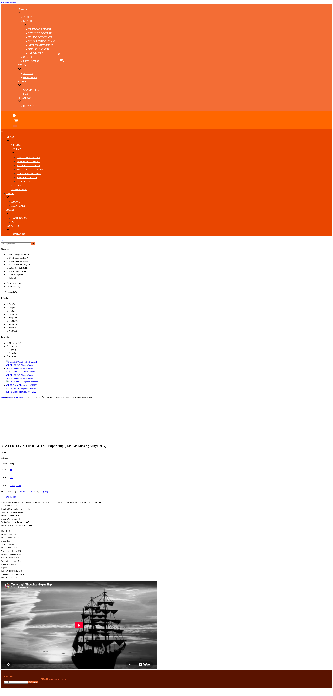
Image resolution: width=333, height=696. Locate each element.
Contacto (30, 106)
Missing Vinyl (15, 486)
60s (13, 318)
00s (13, 331)
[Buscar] (33, 243)
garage (46, 491)
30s (12, 307)
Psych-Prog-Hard (40, 33)
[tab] (60, 497)
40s (12, 311)
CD (12, 356)
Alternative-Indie (40, 45)
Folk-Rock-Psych (40, 37)
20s (12, 304)
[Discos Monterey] (7, 64)
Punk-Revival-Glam (41, 41)
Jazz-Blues (35, 53)
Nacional (15, 283)
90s (12, 327)
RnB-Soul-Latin (38, 49)
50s (13, 314)
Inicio (3, 397)
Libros (13, 278)
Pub (25, 93)
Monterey (30, 77)
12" (13, 346)
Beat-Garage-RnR (40, 29)
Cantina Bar (31, 89)
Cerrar (3, 240)
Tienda (28, 17)
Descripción (11, 497)
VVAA (14, 287)
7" (12, 350)
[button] (33, 243)
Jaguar (28, 73)
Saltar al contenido (8, 3)
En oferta (11, 292)
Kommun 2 (15, 343)
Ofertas (28, 57)
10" (12, 353)
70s (13, 321)
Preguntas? (31, 61)
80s (13, 324)
